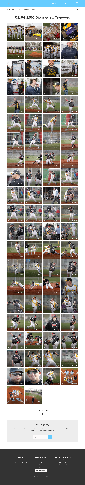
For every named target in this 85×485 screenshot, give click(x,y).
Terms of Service (41, 459)
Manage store (62, 462)
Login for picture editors (62, 464)
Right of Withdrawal (40, 470)
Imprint (41, 462)
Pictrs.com (48, 476)
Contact (41, 467)
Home (8, 9)
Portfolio (62, 459)
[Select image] (8, 38)
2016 (13, 9)
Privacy (41, 464)
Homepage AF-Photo (21, 462)
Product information (21, 459)
